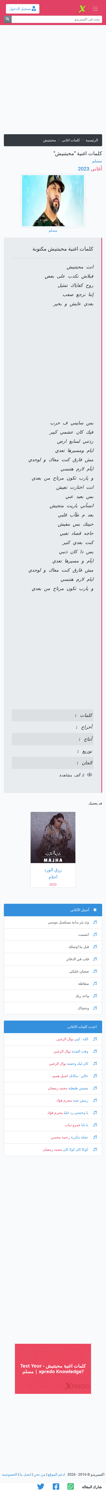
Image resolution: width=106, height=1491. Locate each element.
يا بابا (85, 1125)
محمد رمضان (57, 1088)
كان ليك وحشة (77, 1063)
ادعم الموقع (56, 1474)
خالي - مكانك (78, 1076)
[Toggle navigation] (95, 9)
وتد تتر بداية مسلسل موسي (68, 922)
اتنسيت (83, 934)
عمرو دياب (73, 1125)
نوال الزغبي (65, 1039)
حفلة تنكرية (79, 1137)
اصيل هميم (60, 1076)
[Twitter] (41, 1488)
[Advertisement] (53, 81)
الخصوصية (9, 1474)
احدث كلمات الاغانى (82, 1027)
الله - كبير (81, 1039)
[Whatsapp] (70, 1488)
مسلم (97, 161)
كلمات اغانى (71, 140)
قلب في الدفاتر (77, 959)
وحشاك (83, 1008)
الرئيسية (92, 140)
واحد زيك (82, 996)
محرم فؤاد (64, 1100)
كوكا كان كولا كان (75, 1149)
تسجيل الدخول (20, 9)
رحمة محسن (60, 1137)
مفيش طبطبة (78, 1088)
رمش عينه (80, 1100)
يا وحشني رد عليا (76, 1113)
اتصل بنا (25, 1474)
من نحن (40, 1474)
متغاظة (83, 983)
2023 (90, 169)
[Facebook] (56, 1488)
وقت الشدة (80, 1051)
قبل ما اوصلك (78, 947)
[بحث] (8, 19)
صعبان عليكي (79, 971)
